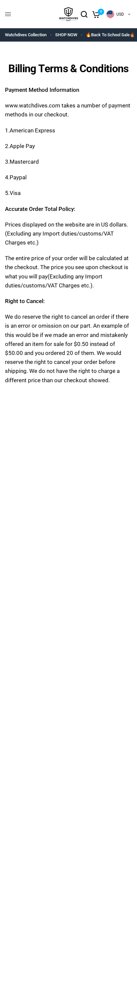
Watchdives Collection (26, 34)
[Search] (84, 14)
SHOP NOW (66, 34)
